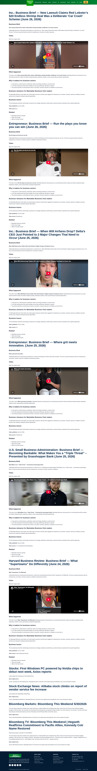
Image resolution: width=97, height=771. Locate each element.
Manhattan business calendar (18, 115)
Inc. (17, 108)
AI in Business (56, 756)
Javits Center (37, 761)
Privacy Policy (78, 769)
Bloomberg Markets (17, 717)
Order (81, 2)
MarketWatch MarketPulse (19, 699)
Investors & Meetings (38, 762)
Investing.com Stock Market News (21, 681)
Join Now (86, 2)
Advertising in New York (58, 757)
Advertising (63, 2)
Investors (54, 2)
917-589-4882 (75, 759)
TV (77, 2)
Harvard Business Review (22, 653)
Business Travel (56, 759)
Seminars (73, 2)
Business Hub (38, 2)
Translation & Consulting (58, 761)
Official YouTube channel (17, 119)
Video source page (16, 117)
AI (58, 2)
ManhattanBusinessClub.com (78, 761)
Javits (49, 2)
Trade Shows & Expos (38, 759)
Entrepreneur (19, 216)
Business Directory (38, 757)
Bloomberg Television (18, 744)
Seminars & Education (57, 762)
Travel (68, 2)
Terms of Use (85, 769)
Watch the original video (14, 39)
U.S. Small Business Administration (24, 545)
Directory (45, 2)
